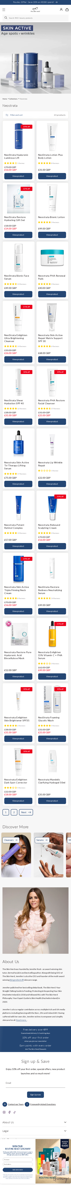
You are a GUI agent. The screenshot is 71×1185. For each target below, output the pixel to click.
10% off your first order (35, 1037)
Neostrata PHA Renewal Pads (52, 277)
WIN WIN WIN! (18, 1170)
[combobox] (35, 18)
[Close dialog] (67, 1141)
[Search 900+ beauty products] (6, 18)
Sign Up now (35, 1094)
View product (18, 176)
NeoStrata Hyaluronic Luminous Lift (16, 156)
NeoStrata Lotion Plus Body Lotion (50, 156)
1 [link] (5, 812)
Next (23, 812)
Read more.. (21, 1020)
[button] (67, 9)
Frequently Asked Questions (43, 1104)
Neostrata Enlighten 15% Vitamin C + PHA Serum (50, 655)
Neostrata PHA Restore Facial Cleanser (51, 402)
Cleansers (9, 840)
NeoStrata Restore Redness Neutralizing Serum (50, 590)
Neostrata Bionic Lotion (51, 217)
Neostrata (23, 99)
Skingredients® (17, 980)
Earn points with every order (35, 1045)
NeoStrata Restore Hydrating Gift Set (15, 218)
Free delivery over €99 (35, 1029)
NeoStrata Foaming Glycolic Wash (49, 719)
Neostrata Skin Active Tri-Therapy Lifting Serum (16, 465)
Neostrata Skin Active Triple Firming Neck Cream (16, 590)
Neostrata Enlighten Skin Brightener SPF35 (17, 719)
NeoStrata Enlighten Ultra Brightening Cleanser (15, 338)
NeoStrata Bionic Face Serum (16, 277)
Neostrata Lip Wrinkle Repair (50, 464)
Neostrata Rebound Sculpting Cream (49, 526)
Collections (13, 99)
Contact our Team (16, 1104)
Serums (40, 840)
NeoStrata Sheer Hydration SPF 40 (14, 402)
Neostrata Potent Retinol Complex (14, 526)
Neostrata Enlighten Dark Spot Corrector (15, 781)
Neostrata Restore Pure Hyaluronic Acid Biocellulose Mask (17, 655)
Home (4, 99)
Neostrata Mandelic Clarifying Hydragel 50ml (51, 781)
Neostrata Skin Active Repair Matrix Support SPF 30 (50, 338)
